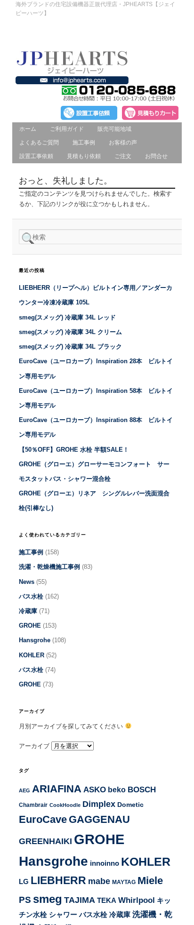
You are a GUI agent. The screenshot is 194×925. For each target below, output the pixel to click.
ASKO (94, 789)
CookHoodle (65, 805)
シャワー (63, 914)
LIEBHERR (58, 880)
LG (24, 881)
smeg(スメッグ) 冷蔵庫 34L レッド (67, 317)
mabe (99, 881)
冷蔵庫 (28, 610)
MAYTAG (124, 882)
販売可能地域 (114, 129)
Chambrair (33, 805)
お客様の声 (123, 142)
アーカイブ (34, 746)
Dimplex (98, 804)
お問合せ (156, 156)
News (26, 581)
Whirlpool (136, 900)
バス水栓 (31, 596)
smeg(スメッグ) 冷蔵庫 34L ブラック (70, 346)
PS (25, 900)
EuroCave (43, 819)
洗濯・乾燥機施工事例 (49, 566)
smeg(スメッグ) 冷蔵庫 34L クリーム (70, 331)
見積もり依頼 (84, 156)
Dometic (130, 804)
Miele (150, 880)
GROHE (30, 625)
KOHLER (31, 655)
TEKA (106, 900)
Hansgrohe (34, 640)
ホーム (27, 129)
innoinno (104, 863)
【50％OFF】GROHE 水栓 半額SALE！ (74, 449)
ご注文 (122, 156)
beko (117, 789)
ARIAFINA (56, 789)
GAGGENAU (99, 819)
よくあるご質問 (39, 142)
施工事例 (84, 142)
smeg (47, 899)
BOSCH (142, 789)
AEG (24, 790)
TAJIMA (79, 900)
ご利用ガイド (67, 129)
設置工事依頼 (36, 156)
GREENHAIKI (45, 841)
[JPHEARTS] (72, 71)
